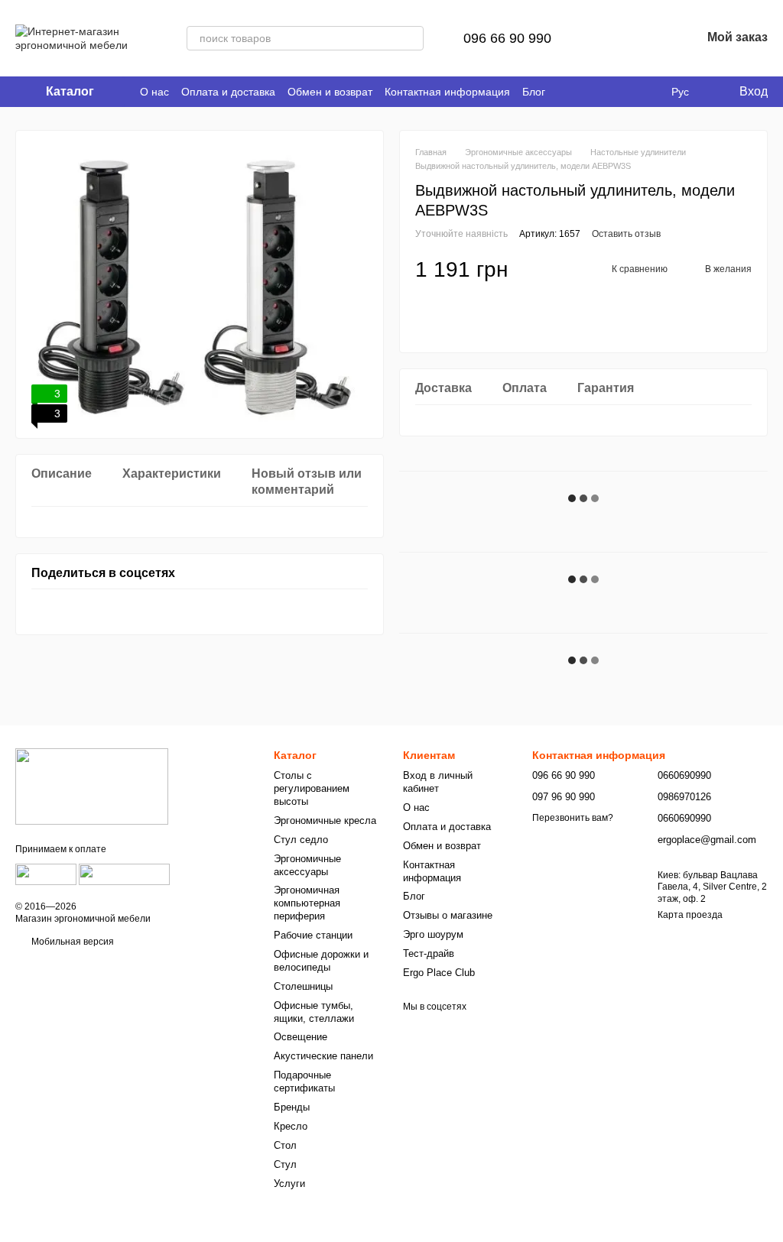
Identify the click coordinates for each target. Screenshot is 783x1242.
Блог (533, 92)
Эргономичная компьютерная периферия (307, 903)
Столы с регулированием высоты (311, 788)
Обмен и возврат (330, 92)
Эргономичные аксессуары (307, 865)
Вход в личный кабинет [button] (438, 782)
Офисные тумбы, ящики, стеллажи (314, 1012)
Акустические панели (323, 1056)
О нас (154, 92)
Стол (285, 1145)
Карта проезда (690, 915)
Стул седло (301, 839)
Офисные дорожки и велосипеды (321, 961)
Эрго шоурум (433, 934)
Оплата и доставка (228, 92)
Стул (285, 1164)
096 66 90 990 (507, 38)
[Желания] (649, 38)
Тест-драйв (428, 953)
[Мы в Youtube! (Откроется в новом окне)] (628, 92)
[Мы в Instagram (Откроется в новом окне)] (647, 92)
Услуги (289, 1183)
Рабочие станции (313, 935)
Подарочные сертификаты (304, 1081)
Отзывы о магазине (447, 915)
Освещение (300, 1037)
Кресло (290, 1126)
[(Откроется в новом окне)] (45, 873)
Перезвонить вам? (572, 817)
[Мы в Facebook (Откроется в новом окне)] (610, 92)
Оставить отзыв (626, 234)
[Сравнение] (609, 38)
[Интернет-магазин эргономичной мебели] (91, 785)
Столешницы (303, 986)
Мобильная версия (71, 941)
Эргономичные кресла (325, 820)
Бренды (292, 1107)
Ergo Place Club (439, 972)
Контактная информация (447, 92)
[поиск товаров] (411, 38)
